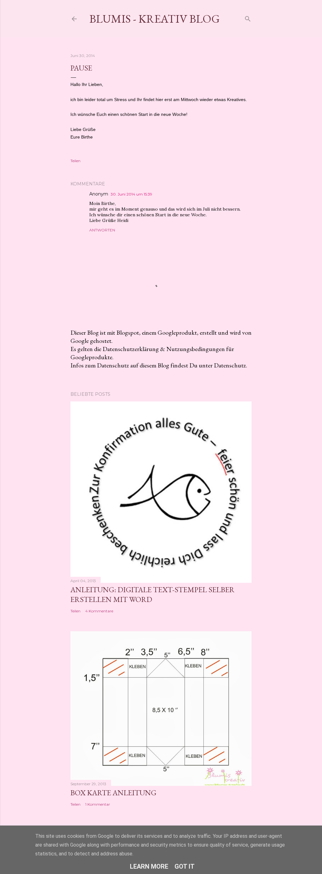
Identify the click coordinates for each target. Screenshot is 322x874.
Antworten (102, 230)
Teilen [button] (75, 160)
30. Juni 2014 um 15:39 (131, 194)
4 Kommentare (99, 611)
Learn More (149, 866)
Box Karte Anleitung (113, 792)
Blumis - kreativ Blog (154, 18)
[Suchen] (248, 17)
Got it (185, 866)
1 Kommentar (97, 804)
